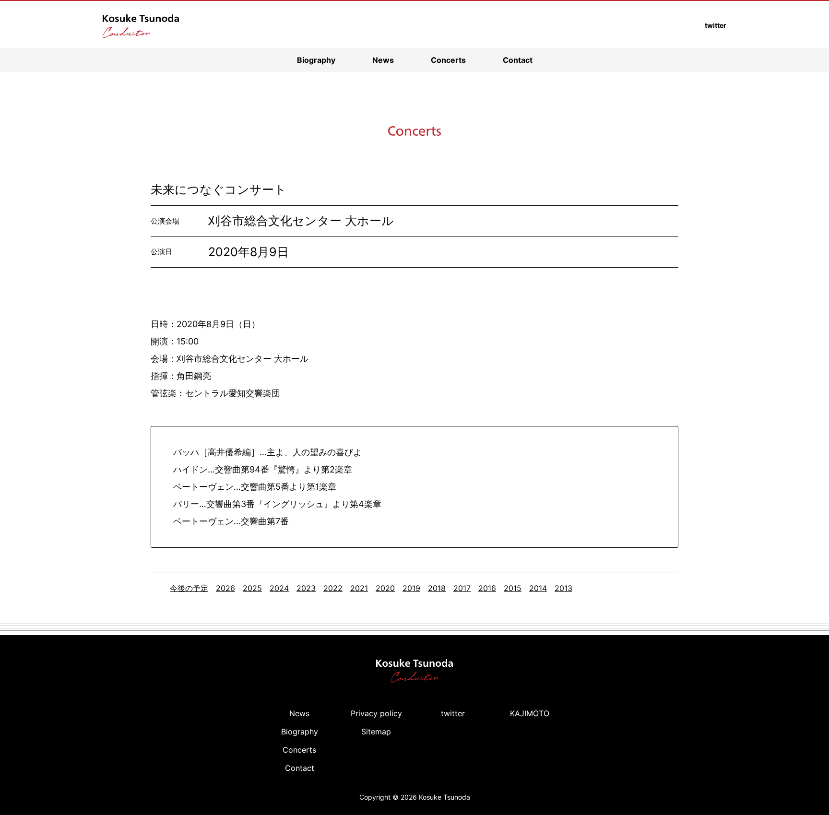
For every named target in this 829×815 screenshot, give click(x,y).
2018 (437, 588)
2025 (252, 588)
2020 (385, 588)
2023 (306, 588)
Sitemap (376, 731)
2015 (512, 588)
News (383, 60)
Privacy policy (376, 713)
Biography (316, 60)
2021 (359, 588)
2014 (538, 588)
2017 (462, 588)
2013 (563, 588)
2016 (487, 588)
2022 (333, 588)
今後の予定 (189, 588)
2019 (411, 588)
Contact (518, 60)
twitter (453, 713)
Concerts (448, 60)
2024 (279, 588)
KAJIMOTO (529, 713)
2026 (225, 588)
